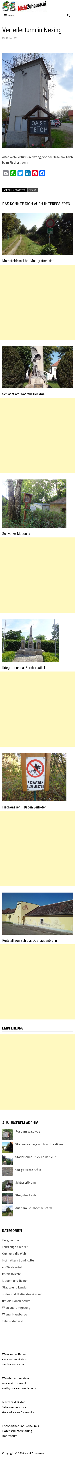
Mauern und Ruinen (15, 1280)
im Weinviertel (11, 1274)
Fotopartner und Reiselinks (20, 1426)
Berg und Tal (10, 1240)
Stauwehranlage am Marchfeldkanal (39, 1144)
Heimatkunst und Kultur (18, 1260)
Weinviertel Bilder (14, 1354)
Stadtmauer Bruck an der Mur (35, 1157)
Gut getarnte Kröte (28, 1170)
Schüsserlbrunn (25, 1182)
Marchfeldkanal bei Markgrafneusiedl (28, 261)
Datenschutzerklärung (17, 1431)
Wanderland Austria (15, 1378)
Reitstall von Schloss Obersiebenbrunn (29, 940)
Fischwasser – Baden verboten (24, 807)
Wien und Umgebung (16, 1307)
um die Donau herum (16, 1301)
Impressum (9, 1436)
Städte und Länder (14, 1287)
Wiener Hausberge (14, 1314)
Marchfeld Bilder (13, 1402)
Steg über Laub (25, 1195)
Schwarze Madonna (16, 533)
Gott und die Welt (14, 1253)
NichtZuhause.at (34, 1453)
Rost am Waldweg (27, 1131)
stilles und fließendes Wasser (22, 1294)
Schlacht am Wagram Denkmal (23, 394)
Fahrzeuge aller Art (15, 1247)
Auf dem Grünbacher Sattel (33, 1208)
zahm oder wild (12, 1321)
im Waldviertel (12, 1267)
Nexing (33, 190)
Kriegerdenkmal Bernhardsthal (23, 667)
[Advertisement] (37, 302)
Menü (11, 15)
